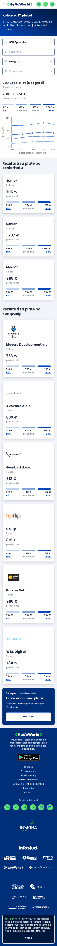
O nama (28, 767)
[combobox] (28, 51)
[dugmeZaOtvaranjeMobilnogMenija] (3, 4)
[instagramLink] (16, 807)
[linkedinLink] (33, 807)
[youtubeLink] (24, 807)
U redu (28, 937)
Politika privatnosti (28, 779)
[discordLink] (41, 807)
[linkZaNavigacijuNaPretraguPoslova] (38, 4)
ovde (42, 931)
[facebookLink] (7, 807)
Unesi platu (28, 716)
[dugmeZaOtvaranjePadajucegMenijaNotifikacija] (45, 4)
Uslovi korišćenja (28, 775)
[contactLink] (50, 807)
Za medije (28, 788)
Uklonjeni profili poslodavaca (28, 784)
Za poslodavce (28, 771)
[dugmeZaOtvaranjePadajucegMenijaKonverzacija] (52, 4)
